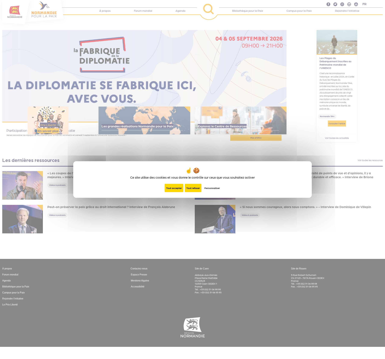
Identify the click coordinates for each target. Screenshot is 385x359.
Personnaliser (212, 188)
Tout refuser (193, 188)
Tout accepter (174, 188)
